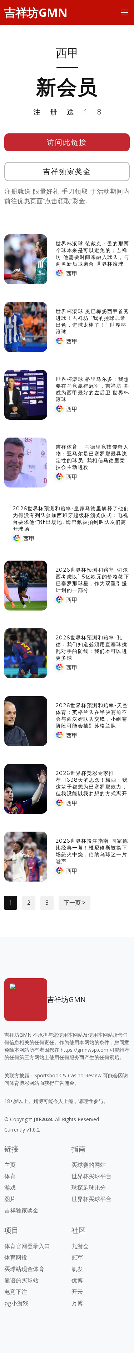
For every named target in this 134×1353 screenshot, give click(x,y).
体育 (10, 1176)
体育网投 (15, 1257)
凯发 (77, 1269)
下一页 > (74, 903)
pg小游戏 (16, 1303)
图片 (10, 1199)
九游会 (80, 1246)
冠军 (77, 1257)
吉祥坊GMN (36, 12)
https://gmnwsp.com (84, 1049)
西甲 (72, 273)
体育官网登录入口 (27, 1246)
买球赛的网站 (88, 1165)
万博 (77, 1303)
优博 (77, 1280)
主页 (10, 1165)
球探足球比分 (88, 1187)
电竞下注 (15, 1292)
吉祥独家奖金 (67, 171)
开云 (77, 1292)
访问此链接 (67, 142)
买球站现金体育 (24, 1269)
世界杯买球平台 (91, 1176)
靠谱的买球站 (21, 1280)
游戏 (10, 1187)
